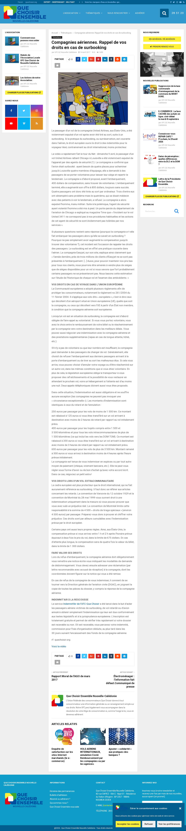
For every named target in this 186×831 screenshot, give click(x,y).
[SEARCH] (176, 212)
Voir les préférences (169, 824)
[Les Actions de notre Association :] (12, 80)
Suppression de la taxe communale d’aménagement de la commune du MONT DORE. (169, 91)
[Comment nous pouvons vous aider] (12, 41)
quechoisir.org (31, 2)
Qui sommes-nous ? (59, 803)
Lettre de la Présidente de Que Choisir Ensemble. (169, 181)
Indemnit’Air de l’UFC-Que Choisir (81, 603)
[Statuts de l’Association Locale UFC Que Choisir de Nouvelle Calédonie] (12, 58)
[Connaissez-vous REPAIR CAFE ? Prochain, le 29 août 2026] (150, 137)
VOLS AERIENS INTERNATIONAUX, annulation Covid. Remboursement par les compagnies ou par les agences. (92, 756)
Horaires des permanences (62, 791)
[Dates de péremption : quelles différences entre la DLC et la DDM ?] (150, 159)
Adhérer (139, 13)
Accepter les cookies (128, 824)
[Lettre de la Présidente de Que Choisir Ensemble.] (150, 182)
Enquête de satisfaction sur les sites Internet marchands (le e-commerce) (62, 755)
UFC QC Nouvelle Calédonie (66, 52)
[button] (180, 808)
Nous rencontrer (118, 13)
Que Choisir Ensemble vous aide (64, 807)
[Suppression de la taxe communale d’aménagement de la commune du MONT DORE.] (150, 89)
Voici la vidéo (59, 646)
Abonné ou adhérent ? (60, 799)
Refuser (149, 824)
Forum (20, 2)
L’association (70, 13)
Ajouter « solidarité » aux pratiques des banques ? (120, 752)
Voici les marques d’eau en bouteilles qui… (102, 2)
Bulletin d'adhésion (58, 795)
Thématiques (93, 13)
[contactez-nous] (111, 805)
